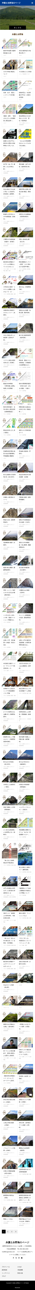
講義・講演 (8, 270)
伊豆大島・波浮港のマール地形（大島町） (25, 1125)
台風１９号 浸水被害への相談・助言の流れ (9, 642)
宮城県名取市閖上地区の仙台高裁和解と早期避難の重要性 (9, 453)
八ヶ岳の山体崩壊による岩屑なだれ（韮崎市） (9, 832)
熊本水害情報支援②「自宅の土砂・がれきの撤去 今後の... (25, 386)
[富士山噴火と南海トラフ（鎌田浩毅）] (25, 854)
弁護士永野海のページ (11, 2)
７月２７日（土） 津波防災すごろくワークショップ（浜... (25, 941)
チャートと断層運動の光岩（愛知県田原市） (25, 617)
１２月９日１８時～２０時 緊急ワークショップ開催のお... (9, 617)
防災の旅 (20, 1273)
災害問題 (28, 269)
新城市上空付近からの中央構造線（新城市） (9, 216)
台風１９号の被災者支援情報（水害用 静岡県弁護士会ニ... (25, 642)
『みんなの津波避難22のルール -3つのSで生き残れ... (25, 143)
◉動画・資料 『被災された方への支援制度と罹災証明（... (9, 118)
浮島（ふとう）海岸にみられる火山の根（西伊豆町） (9, 592)
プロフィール (6, 1007)
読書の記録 (13, 865)
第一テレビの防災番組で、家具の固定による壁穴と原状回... (9, 1053)
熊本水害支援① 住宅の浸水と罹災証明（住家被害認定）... (9, 409)
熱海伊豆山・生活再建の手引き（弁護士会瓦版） (25, 95)
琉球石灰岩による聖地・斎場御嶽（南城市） (25, 714)
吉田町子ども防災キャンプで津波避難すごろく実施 (9, 691)
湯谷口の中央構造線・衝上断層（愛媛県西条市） (25, 545)
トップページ (6, 1273)
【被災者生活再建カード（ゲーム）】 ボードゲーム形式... (9, 1078)
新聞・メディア (10, 269)
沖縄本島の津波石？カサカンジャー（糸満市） (9, 313)
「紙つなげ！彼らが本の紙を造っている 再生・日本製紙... (9, 941)
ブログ (4, 55)
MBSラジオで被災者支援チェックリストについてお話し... (25, 1052)
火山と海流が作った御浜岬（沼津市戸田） (9, 337)
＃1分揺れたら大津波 (25, 71)
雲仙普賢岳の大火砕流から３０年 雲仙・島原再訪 (25, 118)
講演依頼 (4, 1270)
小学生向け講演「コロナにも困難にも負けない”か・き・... (9, 289)
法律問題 (24, 269)
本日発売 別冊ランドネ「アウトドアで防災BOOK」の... (9, 666)
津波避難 (20, 1270)
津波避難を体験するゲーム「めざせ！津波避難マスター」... (25, 832)
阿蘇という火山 (8, 1219)
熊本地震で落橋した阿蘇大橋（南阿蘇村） (25, 739)
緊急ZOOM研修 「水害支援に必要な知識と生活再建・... (9, 386)
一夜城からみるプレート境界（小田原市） (25, 1027)
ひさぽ (19, 1267)
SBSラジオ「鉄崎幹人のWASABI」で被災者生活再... (9, 915)
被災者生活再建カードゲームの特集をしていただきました (9, 264)
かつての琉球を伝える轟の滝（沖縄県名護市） (9, 714)
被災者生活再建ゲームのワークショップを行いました (9, 964)
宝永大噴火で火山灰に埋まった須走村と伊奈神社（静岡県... (9, 192)
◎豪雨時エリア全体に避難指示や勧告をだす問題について (25, 891)
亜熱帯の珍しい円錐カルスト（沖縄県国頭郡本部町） (9, 739)
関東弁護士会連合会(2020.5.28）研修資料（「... (25, 409)
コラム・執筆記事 (22, 74)
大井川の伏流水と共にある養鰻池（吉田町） (25, 666)
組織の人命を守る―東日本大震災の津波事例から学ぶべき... (9, 143)
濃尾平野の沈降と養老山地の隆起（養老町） (25, 192)
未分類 (10, 896)
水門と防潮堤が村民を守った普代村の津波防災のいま (9, 891)
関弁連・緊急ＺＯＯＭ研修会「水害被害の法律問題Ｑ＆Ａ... (25, 363)
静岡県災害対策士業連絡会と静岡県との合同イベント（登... (25, 1198)
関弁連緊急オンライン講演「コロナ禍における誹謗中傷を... (25, 264)
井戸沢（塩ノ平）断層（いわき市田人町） (9, 166)
